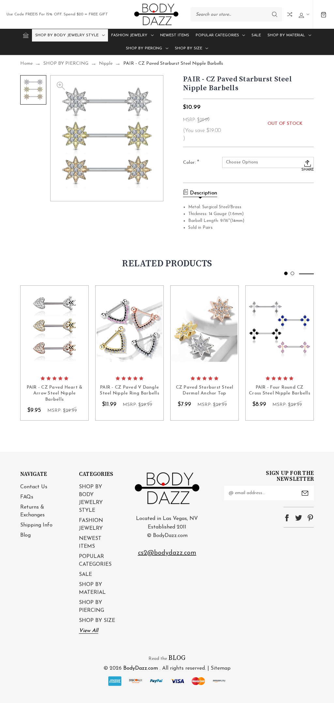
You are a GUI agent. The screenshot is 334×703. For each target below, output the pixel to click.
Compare (289, 14)
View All (88, 630)
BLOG (177, 658)
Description (203, 193)
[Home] (26, 35)
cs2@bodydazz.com (167, 553)
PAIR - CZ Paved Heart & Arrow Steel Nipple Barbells (55, 393)
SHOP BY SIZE (188, 48)
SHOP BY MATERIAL (286, 35)
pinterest (310, 517)
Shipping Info (36, 525)
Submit (305, 493)
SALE (256, 35)
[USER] (303, 14)
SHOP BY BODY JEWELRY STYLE (67, 35)
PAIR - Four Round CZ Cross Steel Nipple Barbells (279, 390)
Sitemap (221, 668)
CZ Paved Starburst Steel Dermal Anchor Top (205, 390)
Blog (25, 535)
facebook (286, 517)
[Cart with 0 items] (323, 15)
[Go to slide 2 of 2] (292, 273)
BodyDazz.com (140, 668)
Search (274, 14)
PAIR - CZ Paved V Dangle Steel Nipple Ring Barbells (129, 390)
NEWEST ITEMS (174, 35)
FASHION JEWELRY (129, 35)
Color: (191, 162)
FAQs (26, 497)
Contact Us (33, 487)
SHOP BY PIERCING (144, 48)
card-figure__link (54, 329)
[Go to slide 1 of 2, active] (286, 273)
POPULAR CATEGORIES (217, 35)
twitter (298, 517)
